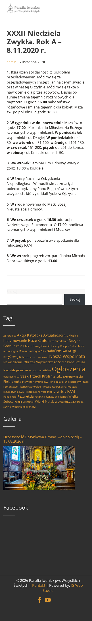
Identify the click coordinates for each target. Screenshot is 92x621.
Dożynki (75, 340)
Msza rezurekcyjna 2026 (32, 351)
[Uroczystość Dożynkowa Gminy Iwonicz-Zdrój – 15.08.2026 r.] (39, 468)
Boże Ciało (38, 340)
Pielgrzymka (12, 381)
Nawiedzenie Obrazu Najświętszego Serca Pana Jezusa (44, 362)
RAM (71, 391)
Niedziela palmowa (15, 370)
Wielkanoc (61, 396)
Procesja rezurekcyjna (54, 386)
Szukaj (12, 291)
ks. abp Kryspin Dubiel (64, 346)
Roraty (50, 396)
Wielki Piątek (44, 401)
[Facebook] (40, 597)
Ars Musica (71, 335)
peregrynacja (73, 376)
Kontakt (38, 585)
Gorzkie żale (12, 345)
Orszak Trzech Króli (33, 376)
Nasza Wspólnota (67, 356)
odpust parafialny (40, 370)
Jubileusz (28, 346)
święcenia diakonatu (23, 407)
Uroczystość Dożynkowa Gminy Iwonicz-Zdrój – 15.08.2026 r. (42, 439)
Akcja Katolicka (29, 335)
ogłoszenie (9, 376)
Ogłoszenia (68, 368)
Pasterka (56, 376)
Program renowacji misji (38, 391)
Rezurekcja (25, 396)
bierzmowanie (15, 340)
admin (11, 62)
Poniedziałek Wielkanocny (65, 382)
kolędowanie (42, 346)
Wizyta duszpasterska (69, 402)
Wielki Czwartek (24, 402)
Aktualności (53, 335)
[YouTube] (48, 597)
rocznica (40, 396)
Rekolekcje (10, 396)
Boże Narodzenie (58, 341)
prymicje (59, 391)
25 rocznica (9, 335)
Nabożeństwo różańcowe (33, 357)
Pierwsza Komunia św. (35, 381)
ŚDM (6, 407)
